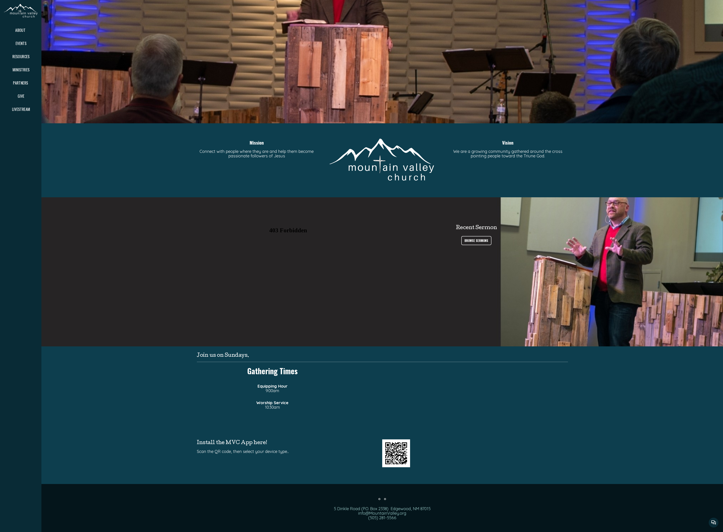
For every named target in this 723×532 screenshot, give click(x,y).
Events (21, 43)
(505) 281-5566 (382, 517)
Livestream (21, 109)
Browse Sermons (476, 240)
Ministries (21, 69)
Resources (21, 56)
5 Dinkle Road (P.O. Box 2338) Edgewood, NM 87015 (382, 508)
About (20, 30)
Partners (21, 83)
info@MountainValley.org (382, 513)
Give (21, 96)
